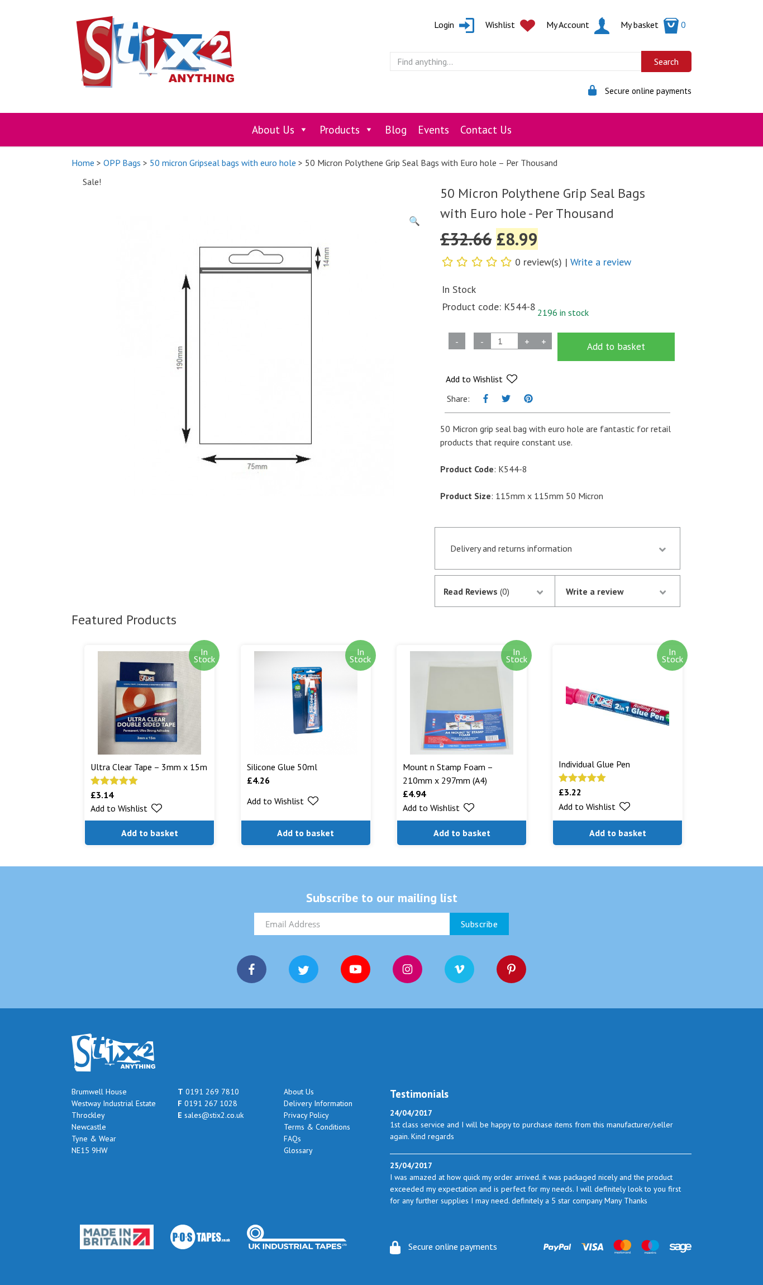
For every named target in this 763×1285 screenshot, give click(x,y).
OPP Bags (122, 162)
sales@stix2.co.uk (211, 1115)
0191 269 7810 (208, 1092)
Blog (396, 129)
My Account (569, 24)
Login (445, 24)
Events (433, 129)
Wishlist (501, 24)
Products (339, 129)
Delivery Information (318, 1103)
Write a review (600, 261)
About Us (273, 129)
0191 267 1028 (207, 1103)
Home (82, 162)
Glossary (298, 1150)
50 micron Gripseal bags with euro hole (223, 162)
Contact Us (486, 129)
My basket (653, 24)
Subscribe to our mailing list (381, 897)
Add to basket (616, 346)
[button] (481, 379)
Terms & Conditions (317, 1127)
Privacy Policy (306, 1115)
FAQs (292, 1139)
